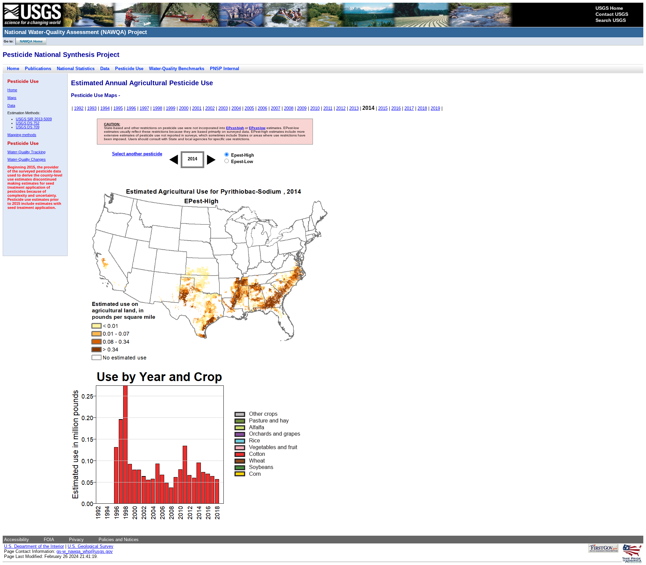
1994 (105, 108)
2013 (354, 108)
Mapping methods (21, 135)
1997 (144, 108)
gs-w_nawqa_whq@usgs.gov (85, 551)
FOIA (49, 539)
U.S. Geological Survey (90, 546)
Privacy (76, 539)
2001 (197, 108)
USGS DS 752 (27, 123)
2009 (302, 108)
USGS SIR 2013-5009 (34, 119)
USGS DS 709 (27, 127)
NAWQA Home (29, 41)
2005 (249, 108)
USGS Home (609, 8)
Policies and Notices (119, 539)
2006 (262, 108)
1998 (157, 108)
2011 (327, 108)
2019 (435, 108)
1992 (78, 108)
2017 (409, 108)
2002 (210, 108)
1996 (131, 108)
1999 (170, 108)
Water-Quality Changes (26, 159)
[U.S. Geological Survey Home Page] (33, 25)
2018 (422, 108)
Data (104, 68)
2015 (383, 108)
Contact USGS (612, 14)
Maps (11, 98)
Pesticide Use (129, 68)
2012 (341, 108)
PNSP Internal (224, 68)
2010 (315, 108)
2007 (275, 108)
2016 (396, 108)
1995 (118, 108)
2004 (236, 108)
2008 (288, 108)
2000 (183, 108)
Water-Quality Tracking (26, 152)
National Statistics (76, 68)
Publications (38, 68)
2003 (223, 108)
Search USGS (611, 20)
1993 (92, 108)
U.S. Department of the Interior (34, 546)
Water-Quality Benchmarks (176, 68)
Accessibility (16, 539)
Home (13, 68)
